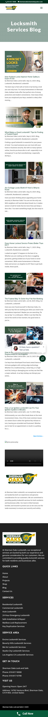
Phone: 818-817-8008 (12, 672)
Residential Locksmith (21, 83)
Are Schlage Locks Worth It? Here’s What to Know (22, 189)
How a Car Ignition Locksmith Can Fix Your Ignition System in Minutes (22, 409)
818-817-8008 (11, 2)
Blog (38, 81)
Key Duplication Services (13, 626)
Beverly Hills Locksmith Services (16, 643)
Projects (6, 580)
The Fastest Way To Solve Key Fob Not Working (24, 299)
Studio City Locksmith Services (16, 650)
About (5, 577)
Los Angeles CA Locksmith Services (17, 654)
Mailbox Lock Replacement (14, 622)
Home (5, 573)
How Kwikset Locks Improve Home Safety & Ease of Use (22, 78)
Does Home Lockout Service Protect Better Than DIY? (24, 244)
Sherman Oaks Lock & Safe (16, 81)
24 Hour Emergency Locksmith (16, 615)
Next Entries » (38, 436)
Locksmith (8, 83)
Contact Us (7, 591)
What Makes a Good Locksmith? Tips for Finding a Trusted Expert (24, 133)
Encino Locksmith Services (14, 639)
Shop (4, 584)
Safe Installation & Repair (13, 619)
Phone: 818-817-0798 (12, 675)
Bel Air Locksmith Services (14, 647)
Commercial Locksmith (13, 139)
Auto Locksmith (9, 611)
